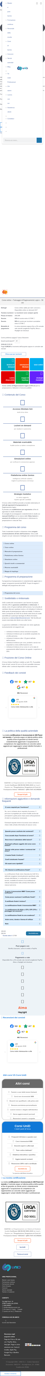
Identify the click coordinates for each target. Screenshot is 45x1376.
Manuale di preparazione (13, 551)
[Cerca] (39, 140)
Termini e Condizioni (8, 1292)
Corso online (9, 543)
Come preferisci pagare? (9, 337)
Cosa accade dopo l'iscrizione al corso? (19, 835)
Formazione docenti (8, 1284)
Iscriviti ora (22, 1169)
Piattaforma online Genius (14, 555)
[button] (22, 544)
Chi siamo (6, 1309)
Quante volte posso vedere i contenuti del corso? (20, 850)
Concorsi (4, 1288)
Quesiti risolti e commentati (14, 563)
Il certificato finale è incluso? (15, 901)
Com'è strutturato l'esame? (14, 859)
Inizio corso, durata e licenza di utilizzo (19, 919)
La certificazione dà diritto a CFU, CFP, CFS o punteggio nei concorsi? (21, 910)
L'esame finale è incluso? (14, 855)
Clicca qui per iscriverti (13, 354)
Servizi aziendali (7, 1290)
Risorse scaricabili (11, 567)
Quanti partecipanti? (7, 341)
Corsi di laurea (6, 1286)
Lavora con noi (7, 1311)
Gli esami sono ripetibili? (14, 863)
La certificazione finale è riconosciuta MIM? (20, 905)
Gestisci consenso (10, 1373)
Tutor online (9, 547)
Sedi (13, 1309)
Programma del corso (12, 593)
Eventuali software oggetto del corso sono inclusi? (20, 844)
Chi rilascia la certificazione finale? (17, 870)
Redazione (18, 1311)
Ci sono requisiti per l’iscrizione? (17, 807)
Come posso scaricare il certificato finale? (20, 897)
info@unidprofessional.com (11, 1307)
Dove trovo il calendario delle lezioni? (18, 839)
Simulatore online (11, 559)
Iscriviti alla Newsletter (9, 1322)
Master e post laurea (8, 1280)
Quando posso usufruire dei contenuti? (19, 831)
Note (6, 923)
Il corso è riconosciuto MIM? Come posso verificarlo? (20, 892)
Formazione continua (8, 1282)
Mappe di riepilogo (11, 571)
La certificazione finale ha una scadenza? (20, 915)
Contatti (19, 1309)
